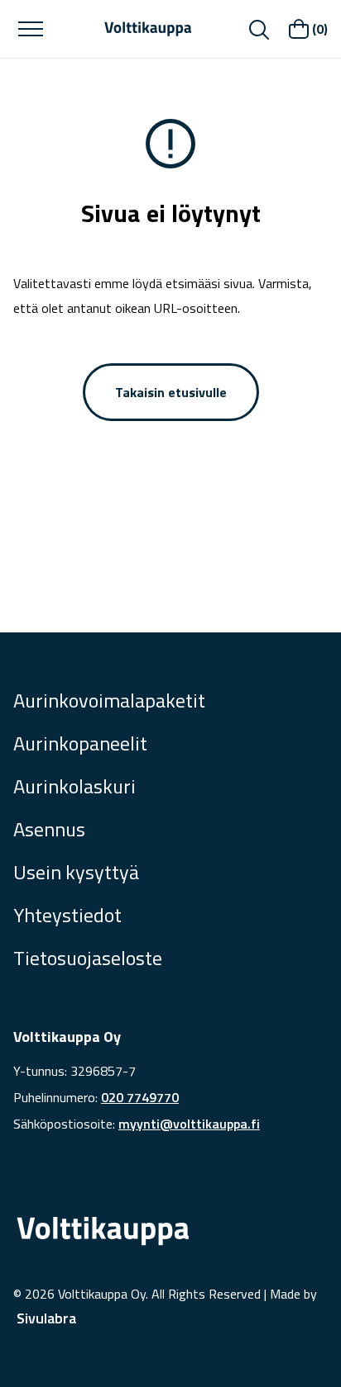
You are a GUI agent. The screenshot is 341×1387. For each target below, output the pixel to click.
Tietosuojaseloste (87, 958)
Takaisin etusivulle (171, 392)
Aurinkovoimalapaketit (109, 700)
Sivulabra (46, 1318)
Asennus (49, 829)
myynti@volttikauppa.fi (189, 1124)
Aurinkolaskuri (74, 786)
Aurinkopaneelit (80, 743)
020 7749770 (140, 1097)
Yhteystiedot (67, 915)
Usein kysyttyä (76, 872)
